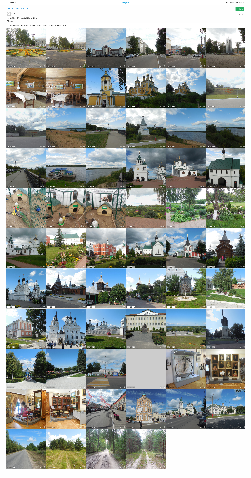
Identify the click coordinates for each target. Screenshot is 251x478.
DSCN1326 (131, 267)
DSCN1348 (11, 147)
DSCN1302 (171, 387)
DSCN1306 (51, 387)
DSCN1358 (171, 67)
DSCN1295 (171, 427)
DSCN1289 (131, 467)
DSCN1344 (171, 147)
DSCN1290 (91, 467)
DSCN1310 (171, 347)
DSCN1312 (91, 347)
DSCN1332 (171, 227)
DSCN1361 (51, 67)
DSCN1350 (211, 107)
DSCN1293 (211, 427)
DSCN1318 (91, 307)
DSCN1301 (211, 387)
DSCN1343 (211, 147)
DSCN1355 (51, 107)
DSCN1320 (11, 307)
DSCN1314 (11, 347)
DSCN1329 (51, 267)
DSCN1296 (131, 427)
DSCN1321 (211, 267)
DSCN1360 (91, 67)
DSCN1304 (91, 387)
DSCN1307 (11, 387)
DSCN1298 (51, 427)
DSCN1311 (131, 347)
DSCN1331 (211, 227)
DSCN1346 (91, 147)
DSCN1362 (11, 67)
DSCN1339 (131, 187)
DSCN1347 (51, 147)
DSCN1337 (211, 187)
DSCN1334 (91, 227)
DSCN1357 (211, 67)
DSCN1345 (131, 147)
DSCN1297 (91, 427)
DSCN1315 (211, 307)
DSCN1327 (91, 267)
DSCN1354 (91, 107)
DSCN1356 (11, 107)
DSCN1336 (11, 227)
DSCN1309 (211, 347)
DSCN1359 (131, 67)
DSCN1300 (11, 427)
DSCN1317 (131, 307)
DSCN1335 (51, 227)
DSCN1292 (11, 467)
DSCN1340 (91, 187)
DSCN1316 (171, 307)
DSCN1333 (131, 227)
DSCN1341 (51, 187)
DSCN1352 (171, 107)
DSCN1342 (11, 187)
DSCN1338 (171, 187)
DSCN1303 (131, 387)
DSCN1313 (51, 347)
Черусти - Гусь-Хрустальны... (18, 8)
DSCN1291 (51, 467)
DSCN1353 (131, 107)
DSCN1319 (51, 307)
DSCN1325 (171, 267)
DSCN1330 (11, 267)
